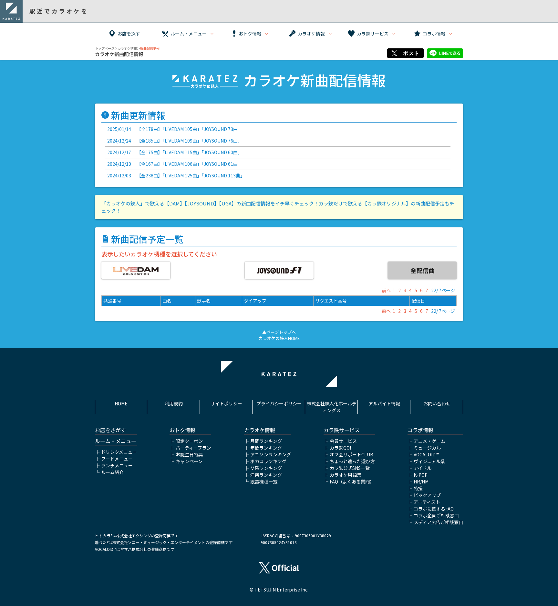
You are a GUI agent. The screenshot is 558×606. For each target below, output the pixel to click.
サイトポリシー (226, 403)
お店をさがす (110, 430)
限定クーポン (189, 441)
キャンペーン (189, 461)
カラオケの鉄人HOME (279, 338)
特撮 (418, 488)
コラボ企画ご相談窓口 (436, 515)
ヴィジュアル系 (429, 461)
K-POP (421, 475)
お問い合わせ (436, 403)
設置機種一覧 (263, 481)
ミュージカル (427, 447)
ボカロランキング (268, 461)
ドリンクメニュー (119, 452)
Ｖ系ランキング (266, 468)
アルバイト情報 (384, 403)
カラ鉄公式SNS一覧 (350, 468)
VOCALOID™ (426, 454)
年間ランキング (266, 447)
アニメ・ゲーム (429, 441)
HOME (121, 403)
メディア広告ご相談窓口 (438, 522)
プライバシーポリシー (279, 403)
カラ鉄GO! (340, 447)
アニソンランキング (270, 454)
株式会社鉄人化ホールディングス (331, 406)
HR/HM (421, 481)
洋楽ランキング (266, 475)
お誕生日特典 (189, 454)
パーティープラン (193, 447)
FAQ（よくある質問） (352, 481)
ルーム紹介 (112, 472)
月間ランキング (266, 441)
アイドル (422, 468)
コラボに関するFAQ (434, 508)
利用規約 (174, 403)
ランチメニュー (117, 465)
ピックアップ (427, 495)
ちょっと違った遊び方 (352, 461)
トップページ (104, 48)
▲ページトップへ (279, 332)
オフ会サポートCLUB (351, 454)
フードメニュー (117, 458)
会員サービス (343, 441)
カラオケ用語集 (345, 475)
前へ (386, 290)
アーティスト (427, 502)
